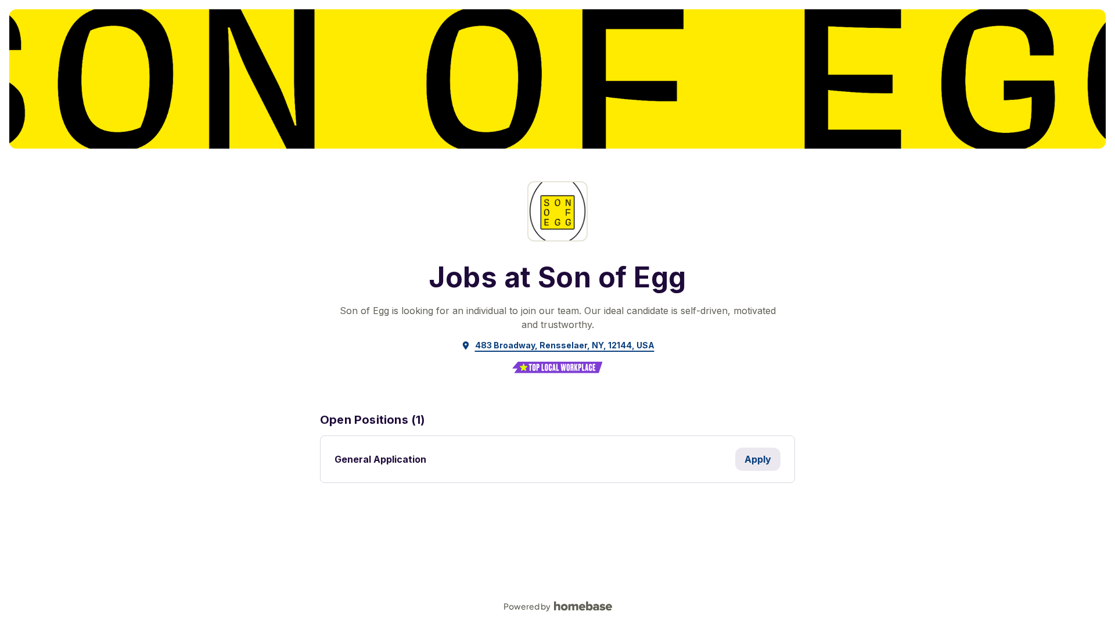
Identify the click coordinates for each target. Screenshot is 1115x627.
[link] (557, 345)
